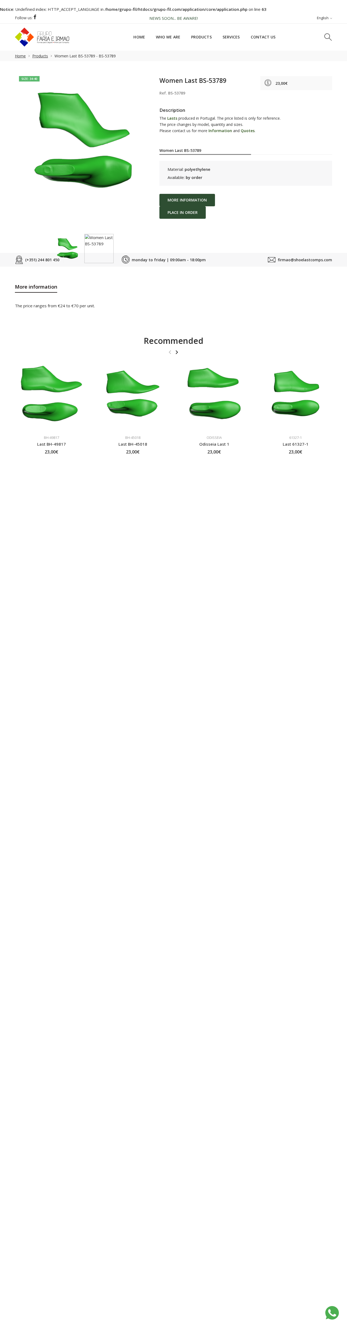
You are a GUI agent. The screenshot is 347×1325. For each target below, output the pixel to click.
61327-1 (295, 437)
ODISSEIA (214, 437)
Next (142, 134)
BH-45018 (132, 437)
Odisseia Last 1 (214, 444)
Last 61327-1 (296, 444)
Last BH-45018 (132, 444)
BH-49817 (51, 437)
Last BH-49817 (51, 444)
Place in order (183, 212)
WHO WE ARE (168, 37)
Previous (24, 134)
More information (187, 200)
